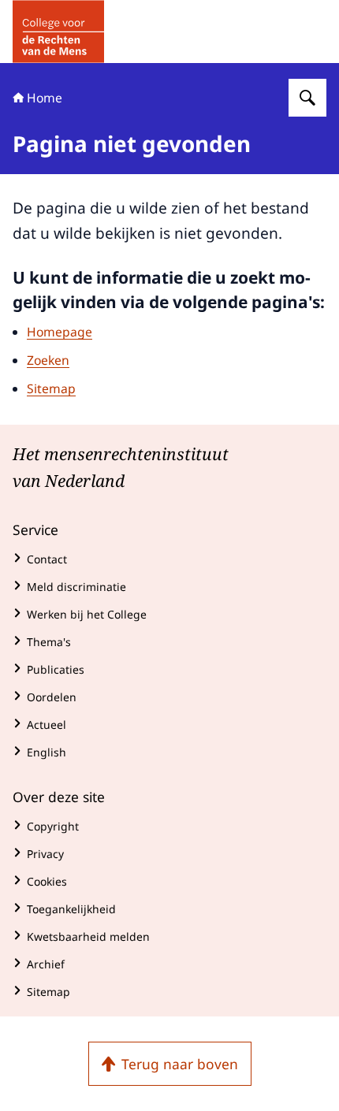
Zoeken (48, 360)
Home (44, 97)
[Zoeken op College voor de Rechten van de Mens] (307, 98)
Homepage (59, 331)
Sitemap (51, 388)
